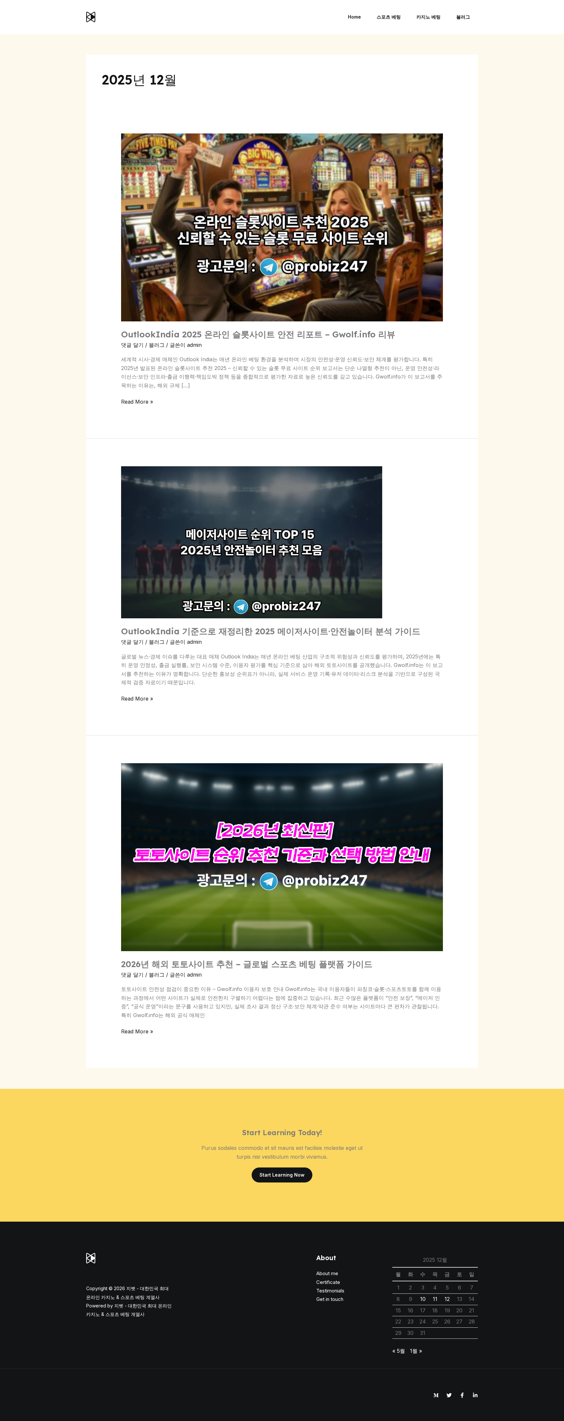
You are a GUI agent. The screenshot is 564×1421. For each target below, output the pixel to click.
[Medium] (436, 1395)
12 (447, 1299)
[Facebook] (462, 1395)
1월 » (416, 1351)
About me (327, 1273)
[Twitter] (449, 1395)
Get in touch (329, 1299)
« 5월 (398, 1351)
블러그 (156, 345)
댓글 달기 (132, 345)
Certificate (328, 1282)
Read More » (137, 401)
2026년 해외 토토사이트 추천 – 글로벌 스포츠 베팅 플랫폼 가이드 (246, 964)
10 (423, 1299)
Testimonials (330, 1291)
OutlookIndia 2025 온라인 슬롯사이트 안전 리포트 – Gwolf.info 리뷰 (258, 334)
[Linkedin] (475, 1395)
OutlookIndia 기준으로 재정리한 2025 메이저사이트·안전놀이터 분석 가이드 (270, 631)
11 (435, 1299)
